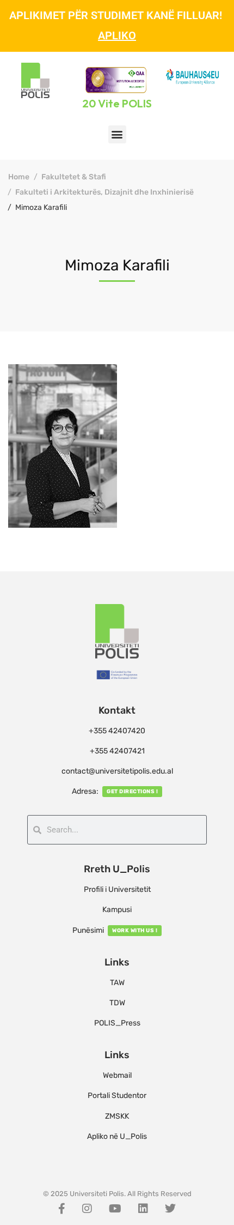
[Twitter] (170, 1208)
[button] (117, 134)
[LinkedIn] (143, 1208)
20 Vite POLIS (117, 103)
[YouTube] (115, 1208)
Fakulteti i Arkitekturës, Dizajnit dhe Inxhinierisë (104, 192)
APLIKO (117, 35)
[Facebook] (61, 1208)
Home (18, 177)
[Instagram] (87, 1208)
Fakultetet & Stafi (73, 177)
